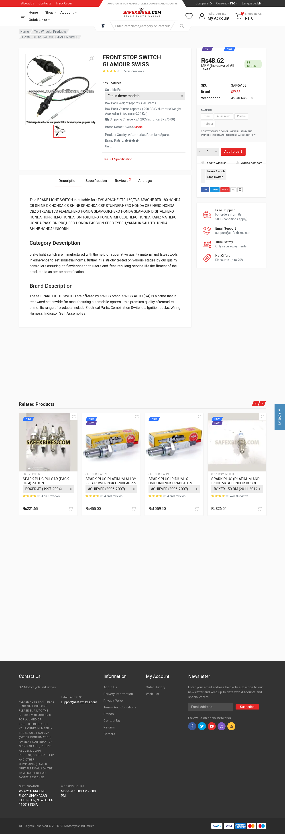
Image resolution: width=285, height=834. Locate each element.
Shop (49, 12)
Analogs (145, 181)
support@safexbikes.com (79, 702)
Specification (96, 181)
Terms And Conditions (120, 707)
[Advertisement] (57, 358)
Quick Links (38, 20)
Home (33, 12)
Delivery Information (118, 694)
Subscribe (247, 707)
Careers (109, 734)
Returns (109, 727)
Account (67, 12)
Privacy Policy (114, 701)
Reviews (123, 180)
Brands (109, 714)
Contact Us (112, 721)
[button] (280, 417)
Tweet (214, 189)
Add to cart (233, 151)
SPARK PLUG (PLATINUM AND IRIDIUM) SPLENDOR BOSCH (235, 481)
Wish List (152, 694)
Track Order (64, 3)
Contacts (45, 3)
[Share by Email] (240, 189)
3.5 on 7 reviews (133, 71)
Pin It (225, 189)
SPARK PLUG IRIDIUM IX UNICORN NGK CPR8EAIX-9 (170, 481)
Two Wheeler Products (50, 31)
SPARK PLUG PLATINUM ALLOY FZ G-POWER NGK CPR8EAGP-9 (111, 481)
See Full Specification (117, 159)
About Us (27, 3)
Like (205, 189)
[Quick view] (73, 416)
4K (233, 189)
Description (68, 181)
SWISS (235, 92)
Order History (155, 687)
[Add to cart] (71, 509)
